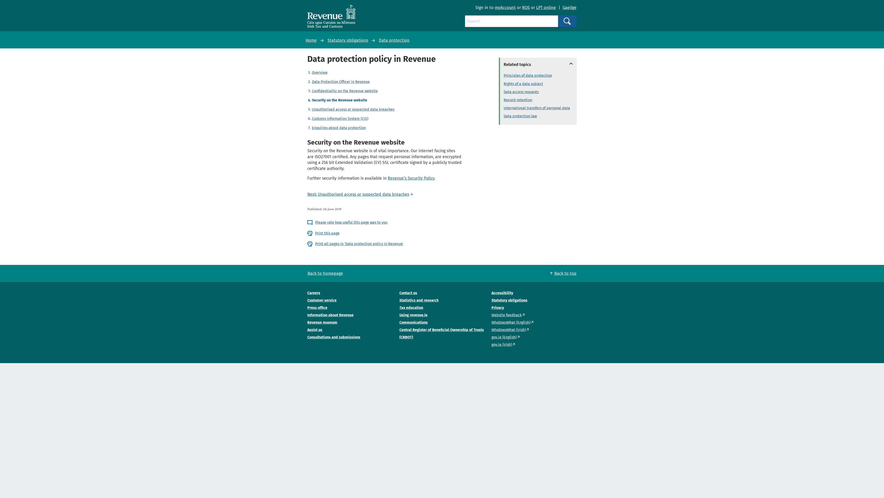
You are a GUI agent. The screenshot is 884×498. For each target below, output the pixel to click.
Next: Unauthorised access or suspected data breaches (358, 194)
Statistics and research (419, 300)
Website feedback (506, 315)
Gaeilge (569, 7)
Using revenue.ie (413, 315)
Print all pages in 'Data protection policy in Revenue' (359, 244)
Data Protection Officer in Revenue (341, 82)
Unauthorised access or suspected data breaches (353, 109)
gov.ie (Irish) (501, 344)
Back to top (565, 273)
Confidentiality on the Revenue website (345, 91)
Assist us (314, 330)
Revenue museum (322, 322)
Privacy (497, 307)
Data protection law (520, 116)
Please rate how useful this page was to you (351, 222)
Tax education (411, 307)
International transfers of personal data (537, 108)
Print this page (327, 233)
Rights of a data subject (523, 84)
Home (311, 40)
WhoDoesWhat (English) (510, 322)
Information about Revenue (330, 315)
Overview (319, 72)
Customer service (322, 300)
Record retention (518, 100)
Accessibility (502, 293)
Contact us (408, 293)
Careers (313, 293)
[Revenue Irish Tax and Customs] (331, 16)
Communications (413, 322)
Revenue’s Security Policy (411, 178)
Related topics (517, 64)
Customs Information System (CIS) (340, 118)
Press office (317, 307)
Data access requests (521, 92)
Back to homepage (325, 273)
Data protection (394, 40)
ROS (526, 7)
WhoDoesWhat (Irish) (508, 330)
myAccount (505, 7)
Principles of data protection (528, 75)
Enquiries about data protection (339, 128)
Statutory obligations (348, 40)
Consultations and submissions (333, 337)
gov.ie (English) (504, 337)
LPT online (546, 7)
